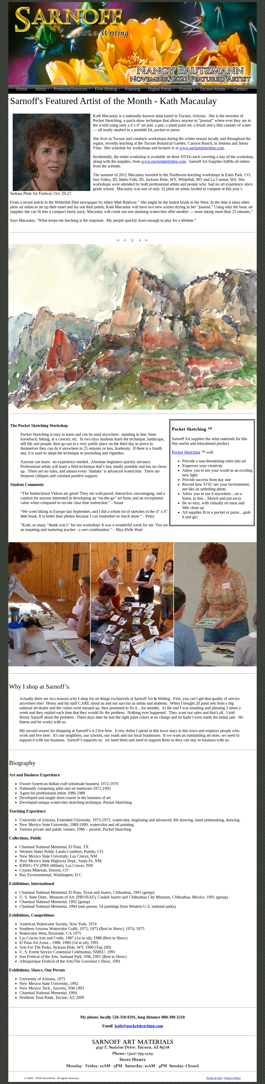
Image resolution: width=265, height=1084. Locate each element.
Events (185, 89)
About (40, 89)
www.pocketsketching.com (201, 148)
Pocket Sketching (186, 452)
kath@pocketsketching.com (139, 1026)
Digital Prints (160, 89)
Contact (240, 89)
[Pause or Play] (132, 240)
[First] (118, 240)
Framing (132, 89)
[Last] (147, 240)
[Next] (140, 240)
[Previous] (125, 240)
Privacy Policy (232, 1077)
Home (21, 89)
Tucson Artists (212, 89)
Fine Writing (106, 89)
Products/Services (70, 89)
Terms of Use (214, 1077)
